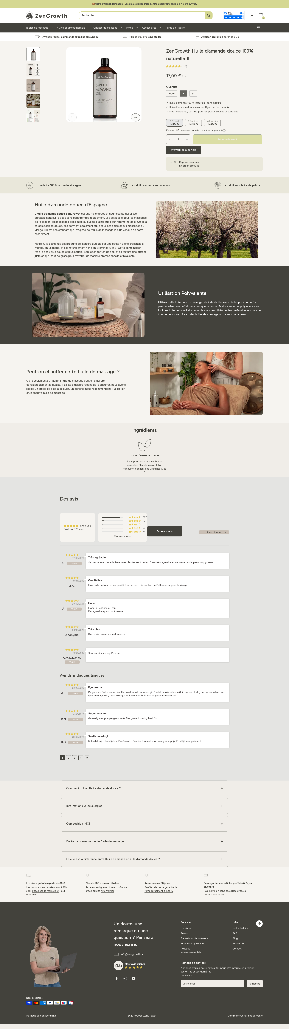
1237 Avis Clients (135, 963)
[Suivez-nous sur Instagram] (125, 978)
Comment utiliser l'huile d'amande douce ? (93, 788)
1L (183, 93)
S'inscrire (254, 983)
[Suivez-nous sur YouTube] (134, 978)
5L (193, 93)
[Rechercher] (208, 15)
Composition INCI (78, 823)
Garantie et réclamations (194, 938)
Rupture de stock (227, 139)
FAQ (235, 933)
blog (53, 388)
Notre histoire (240, 928)
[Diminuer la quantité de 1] (169, 139)
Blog (235, 938)
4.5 (118, 965)
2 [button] (68, 757)
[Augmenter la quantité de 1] (187, 139)
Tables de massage (37, 27)
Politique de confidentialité (41, 1015)
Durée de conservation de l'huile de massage (95, 841)
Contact (237, 948)
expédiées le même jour (45, 890)
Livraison (186, 928)
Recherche (239, 943)
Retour (184, 933)
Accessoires (149, 27)
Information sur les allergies (84, 806)
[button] (173, 66)
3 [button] (74, 757)
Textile (130, 27)
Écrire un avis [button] (164, 531)
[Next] (135, 117)
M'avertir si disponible (183, 149)
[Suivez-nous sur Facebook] (117, 978)
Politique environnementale (191, 950)
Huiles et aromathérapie (71, 27)
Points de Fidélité (175, 27)
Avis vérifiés (107, 890)
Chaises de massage (105, 27)
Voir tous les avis (122, 536)
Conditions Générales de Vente (245, 1015)
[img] (71, 555)
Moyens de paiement (192, 943)
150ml (171, 93)
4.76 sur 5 (85, 525)
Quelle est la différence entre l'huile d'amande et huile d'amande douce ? (113, 859)
